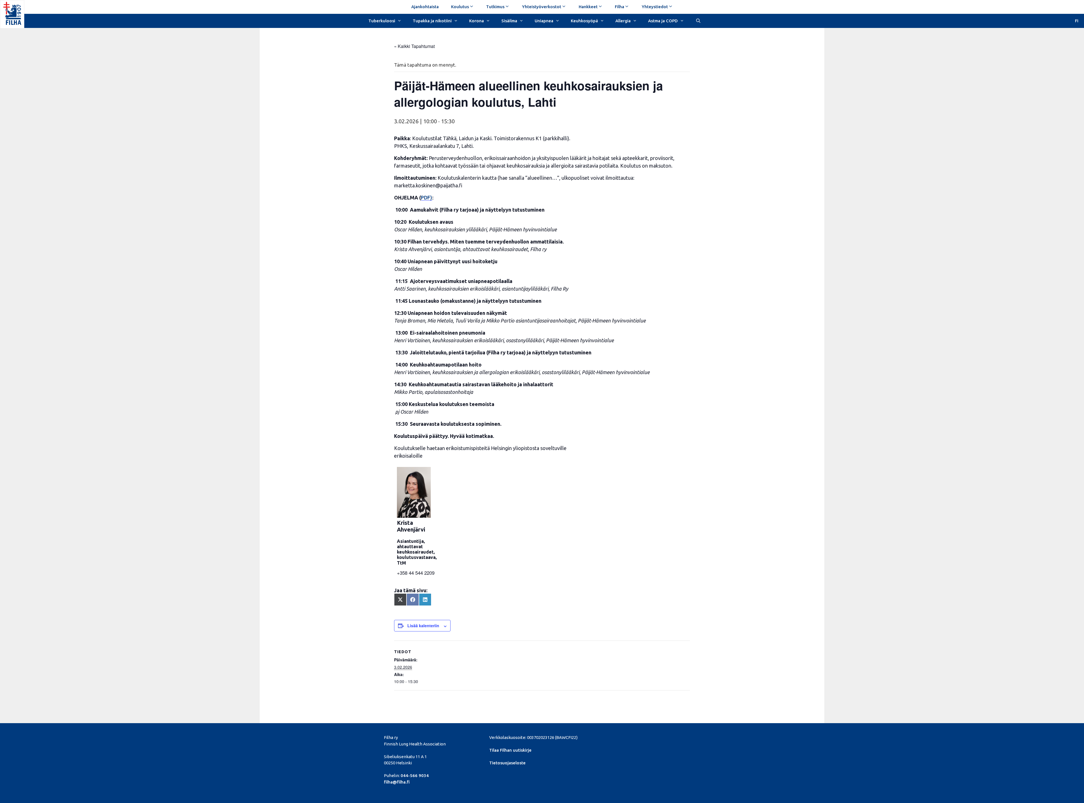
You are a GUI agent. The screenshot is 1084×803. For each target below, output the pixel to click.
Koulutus (460, 6)
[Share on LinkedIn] (425, 599)
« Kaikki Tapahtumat (414, 46)
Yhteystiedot (655, 6)
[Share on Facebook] (412, 599)
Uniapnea (544, 20)
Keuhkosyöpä (584, 20)
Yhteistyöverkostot (541, 6)
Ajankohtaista (425, 6)
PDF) (426, 197)
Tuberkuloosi (381, 20)
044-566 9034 (415, 775)
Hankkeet (588, 6)
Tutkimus (495, 6)
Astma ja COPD (663, 20)
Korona (476, 20)
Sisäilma (509, 20)
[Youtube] (657, 736)
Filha (619, 6)
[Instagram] (666, 736)
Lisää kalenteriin (423, 625)
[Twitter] (638, 736)
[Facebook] (628, 736)
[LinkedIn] (647, 736)
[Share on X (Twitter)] (400, 599)
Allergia (623, 20)
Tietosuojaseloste (507, 762)
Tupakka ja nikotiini (432, 20)
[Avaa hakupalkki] (698, 20)
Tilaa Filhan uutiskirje (510, 750)
